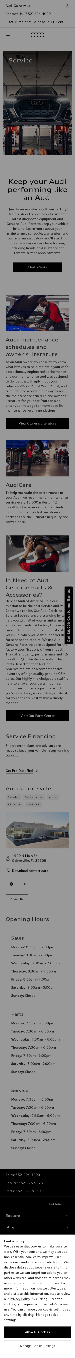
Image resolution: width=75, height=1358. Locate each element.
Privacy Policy (20, 1299)
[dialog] (37, 1296)
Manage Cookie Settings (37, 1346)
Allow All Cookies (37, 1332)
